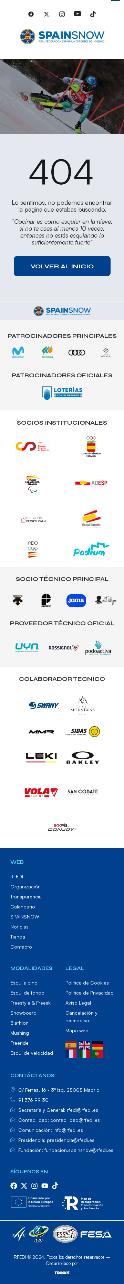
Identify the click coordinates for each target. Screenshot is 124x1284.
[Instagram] (62, 17)
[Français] (72, 1053)
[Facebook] (31, 17)
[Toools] (62, 1272)
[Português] (99, 1053)
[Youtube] (77, 17)
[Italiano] (85, 1053)
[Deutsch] (99, 1044)
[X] (46, 17)
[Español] (72, 1044)
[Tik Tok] (93, 17)
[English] (85, 1044)
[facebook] (13, 1185)
